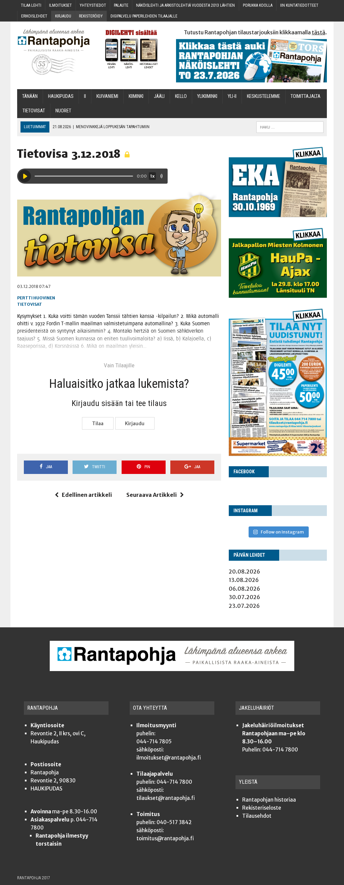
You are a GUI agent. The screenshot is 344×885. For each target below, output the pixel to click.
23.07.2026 (244, 605)
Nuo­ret (63, 111)
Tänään (30, 96)
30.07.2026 (244, 597)
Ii (85, 96)
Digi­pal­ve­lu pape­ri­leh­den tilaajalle (144, 16)
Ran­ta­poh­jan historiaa (269, 800)
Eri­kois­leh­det (34, 16)
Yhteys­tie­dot (93, 5)
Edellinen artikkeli (87, 494)
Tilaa (97, 423)
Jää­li (159, 96)
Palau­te (121, 5)
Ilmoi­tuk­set (60, 5)
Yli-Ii (232, 96)
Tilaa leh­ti (31, 5)
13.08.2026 (244, 580)
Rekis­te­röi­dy (91, 16)
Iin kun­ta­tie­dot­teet (299, 5)
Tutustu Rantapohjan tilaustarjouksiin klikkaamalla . (255, 32)
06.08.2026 (244, 588)
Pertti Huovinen (36, 297)
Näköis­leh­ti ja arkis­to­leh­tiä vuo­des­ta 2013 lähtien (185, 5)
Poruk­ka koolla (257, 5)
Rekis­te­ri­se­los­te (261, 808)
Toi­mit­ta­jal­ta (305, 96)
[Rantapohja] (54, 52)
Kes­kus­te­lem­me (263, 96)
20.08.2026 (244, 571)
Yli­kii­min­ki (207, 96)
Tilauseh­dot (256, 816)
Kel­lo (181, 96)
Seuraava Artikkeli (151, 494)
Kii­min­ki (136, 96)
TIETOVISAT (34, 111)
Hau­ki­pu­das (61, 96)
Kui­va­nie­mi (107, 96)
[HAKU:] (290, 126)
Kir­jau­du (63, 16)
